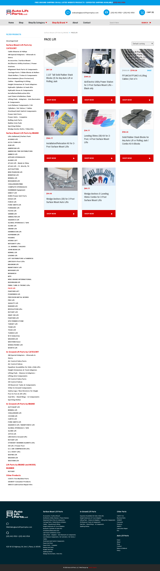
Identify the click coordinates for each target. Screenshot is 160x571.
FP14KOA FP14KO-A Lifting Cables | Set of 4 (134, 77)
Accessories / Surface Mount (19, 60)
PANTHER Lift (13, 318)
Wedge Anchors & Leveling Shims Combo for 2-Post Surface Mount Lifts (96, 197)
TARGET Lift (13, 324)
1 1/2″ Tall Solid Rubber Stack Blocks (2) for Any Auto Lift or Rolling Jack (59, 78)
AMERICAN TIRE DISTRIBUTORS (20, 151)
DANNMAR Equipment (16, 190)
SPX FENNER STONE (16, 321)
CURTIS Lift (12, 419)
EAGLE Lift (12, 199)
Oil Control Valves (15, 382)
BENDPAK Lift (13, 175)
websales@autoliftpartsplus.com (85, 12)
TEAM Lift (12, 327)
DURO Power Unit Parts (17, 196)
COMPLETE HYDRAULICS (17, 187)
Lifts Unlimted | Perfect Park (19, 136)
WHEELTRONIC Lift (15, 345)
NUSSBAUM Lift (14, 282)
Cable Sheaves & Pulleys (17, 51)
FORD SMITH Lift (14, 205)
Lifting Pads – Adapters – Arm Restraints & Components (59, 535)
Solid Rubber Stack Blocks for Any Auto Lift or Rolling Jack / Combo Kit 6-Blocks (135, 140)
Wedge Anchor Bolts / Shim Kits (20, 129)
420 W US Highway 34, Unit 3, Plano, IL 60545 (23, 546)
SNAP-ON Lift (13, 315)
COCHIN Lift (12, 416)
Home (11, 23)
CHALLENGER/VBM (15, 184)
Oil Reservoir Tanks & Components (22, 385)
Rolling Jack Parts (15, 120)
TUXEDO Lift (13, 333)
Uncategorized (12, 41)
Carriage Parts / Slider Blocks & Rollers (23, 72)
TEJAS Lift (12, 330)
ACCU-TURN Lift (14, 142)
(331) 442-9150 (119, 2)
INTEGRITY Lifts (14, 243)
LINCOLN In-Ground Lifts (17, 437)
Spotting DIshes (14, 126)
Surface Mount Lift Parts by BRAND (22, 133)
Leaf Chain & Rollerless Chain (19, 96)
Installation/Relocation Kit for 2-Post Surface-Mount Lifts (60, 145)
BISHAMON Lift (14, 181)
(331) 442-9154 (128, 12)
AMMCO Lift (12, 154)
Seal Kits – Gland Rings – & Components (92, 524)
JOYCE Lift (12, 434)
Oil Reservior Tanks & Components (90, 522)
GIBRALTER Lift (14, 217)
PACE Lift (11, 288)
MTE (9, 276)
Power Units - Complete (17, 117)
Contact (87, 23)
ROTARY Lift (13, 312)
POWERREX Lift (14, 294)
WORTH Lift (12, 348)
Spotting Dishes (14, 400)
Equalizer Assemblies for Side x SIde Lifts (24, 367)
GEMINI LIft (12, 214)
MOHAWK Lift (13, 270)
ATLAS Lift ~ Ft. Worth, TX (18, 166)
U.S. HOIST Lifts (14, 452)
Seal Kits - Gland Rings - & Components (23, 397)
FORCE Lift (12, 202)
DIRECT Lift (12, 193)
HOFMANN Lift (13, 234)
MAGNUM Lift (13, 264)
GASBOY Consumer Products (19, 481)
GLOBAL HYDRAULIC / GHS (18, 222)
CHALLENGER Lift (14, 413)
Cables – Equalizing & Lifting (51, 524)
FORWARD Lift (13, 208)
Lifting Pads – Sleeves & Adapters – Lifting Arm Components (97, 520)
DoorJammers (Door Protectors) (21, 78)
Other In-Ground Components (20, 388)
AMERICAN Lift (14, 148)
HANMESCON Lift (14, 231)
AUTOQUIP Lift (14, 407)
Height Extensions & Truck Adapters (22, 84)
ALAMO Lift (12, 160)
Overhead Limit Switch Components (22, 111)
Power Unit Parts (15, 114)
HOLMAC (11, 237)
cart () (150, 12)
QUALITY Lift (13, 303)
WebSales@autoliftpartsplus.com (19, 527)
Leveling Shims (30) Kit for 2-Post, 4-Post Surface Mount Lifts (97, 139)
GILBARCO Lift (13, 220)
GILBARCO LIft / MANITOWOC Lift (21, 425)
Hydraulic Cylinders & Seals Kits (20, 87)
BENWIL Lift (12, 178)
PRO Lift (11, 300)
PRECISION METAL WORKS (18, 297)
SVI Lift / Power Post (16, 446)
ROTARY (11, 471)
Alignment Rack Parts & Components (22, 69)
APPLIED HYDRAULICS (16, 157)
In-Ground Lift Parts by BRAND (20, 404)
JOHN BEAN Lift (14, 249)
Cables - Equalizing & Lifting (19, 81)
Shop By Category (36, 23)
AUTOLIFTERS (13, 169)
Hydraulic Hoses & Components (20, 90)
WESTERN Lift (13, 460)
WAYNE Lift (12, 454)
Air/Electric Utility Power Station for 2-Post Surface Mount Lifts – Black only (98, 85)
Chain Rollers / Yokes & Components (22, 75)
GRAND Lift (12, 228)
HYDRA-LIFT (13, 240)
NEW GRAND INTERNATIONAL (19, 279)
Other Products (13, 475)
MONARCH (12, 273)
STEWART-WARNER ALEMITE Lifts (21, 443)
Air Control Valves (15, 364)
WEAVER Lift (13, 339)
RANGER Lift (13, 306)
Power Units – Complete (50, 545)
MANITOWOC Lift (15, 267)
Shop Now (51, 100)
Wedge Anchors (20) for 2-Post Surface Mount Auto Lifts (60, 200)
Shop (21, 23)
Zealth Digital (92, 568)
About (75, 23)
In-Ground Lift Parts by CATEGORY (22, 352)
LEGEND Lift (12, 255)
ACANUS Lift (13, 139)
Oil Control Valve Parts (17, 379)
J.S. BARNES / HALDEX (16, 246)
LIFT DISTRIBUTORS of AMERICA (20, 258)
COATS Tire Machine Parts (18, 478)
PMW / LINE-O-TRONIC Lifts (19, 285)
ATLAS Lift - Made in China (18, 163)
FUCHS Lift (12, 211)
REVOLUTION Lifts (15, 309)
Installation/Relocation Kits (19, 93)
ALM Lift (11, 145)
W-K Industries (14, 336)
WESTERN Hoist (14, 342)
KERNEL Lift (12, 252)
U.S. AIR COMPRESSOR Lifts (19, 449)
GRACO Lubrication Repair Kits (20, 484)
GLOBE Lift (12, 226)
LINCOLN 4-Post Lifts (16, 261)
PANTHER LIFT (13, 291)
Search (144, 22)
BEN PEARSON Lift (15, 172)
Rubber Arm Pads (15, 123)
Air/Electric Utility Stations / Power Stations (56, 518)
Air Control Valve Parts (17, 361)
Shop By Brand (58, 23)
